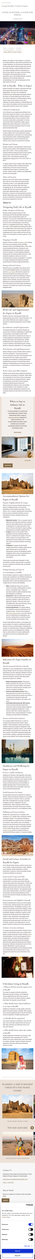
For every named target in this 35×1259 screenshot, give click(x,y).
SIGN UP (5, 1200)
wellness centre (7, 830)
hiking (29, 934)
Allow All (17, 1251)
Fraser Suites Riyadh (14, 613)
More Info (27, 1246)
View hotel (28, 460)
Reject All (17, 1255)
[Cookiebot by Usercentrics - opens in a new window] (26, 1205)
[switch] (30, 1229)
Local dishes (11, 272)
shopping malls (22, 242)
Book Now (8, 465)
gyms (10, 816)
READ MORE (17, 432)
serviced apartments (14, 417)
